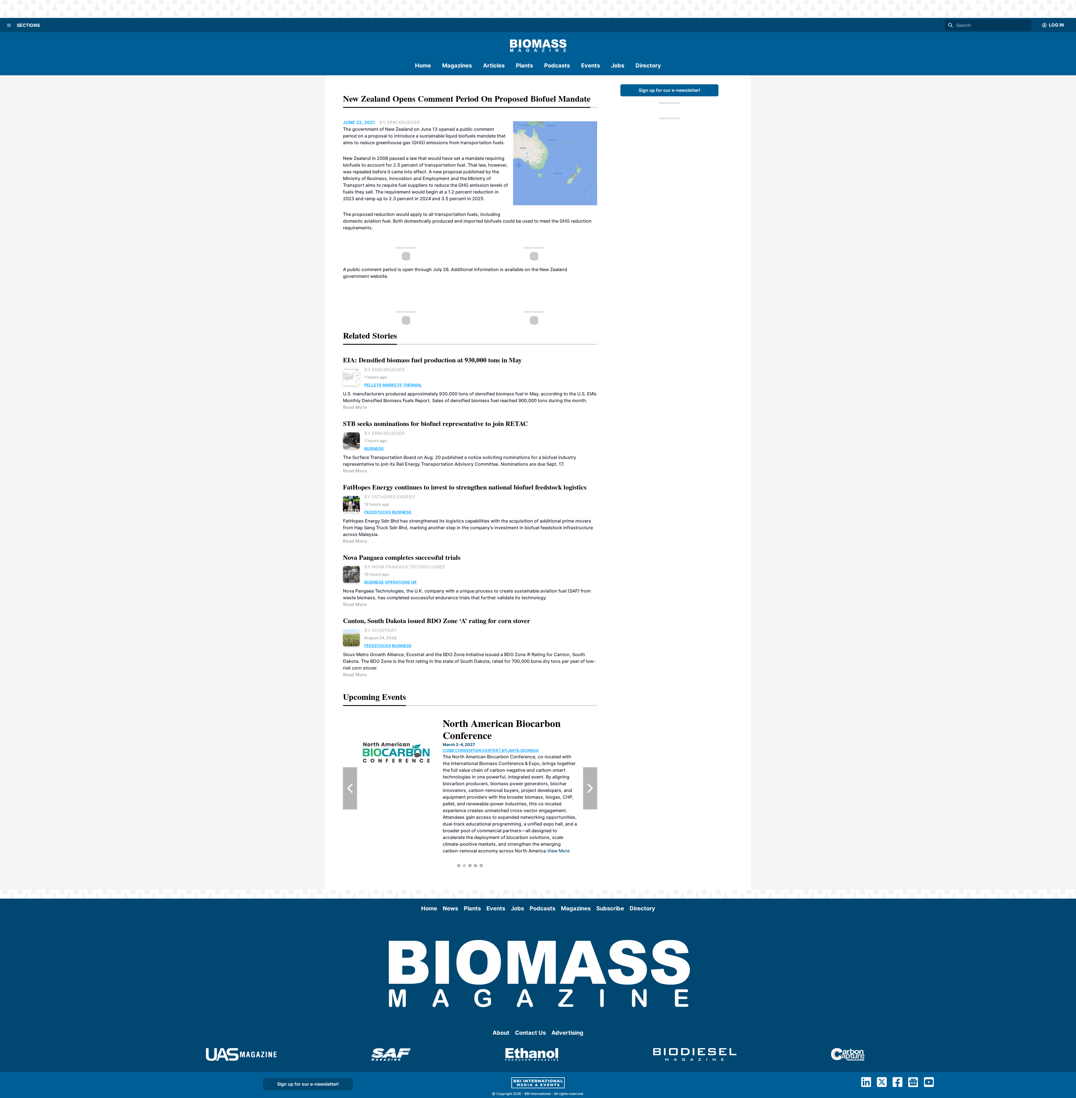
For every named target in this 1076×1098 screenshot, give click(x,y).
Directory (648, 65)
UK (414, 582)
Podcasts (557, 65)
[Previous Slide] (350, 788)
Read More (355, 407)
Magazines (457, 65)
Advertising (567, 1032)
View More (511, 824)
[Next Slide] (590, 788)
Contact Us (530, 1032)
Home (423, 65)
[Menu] (9, 25)
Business (374, 448)
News (450, 908)
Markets (392, 385)
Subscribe (610, 908)
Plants (524, 65)
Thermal (412, 385)
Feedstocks (377, 512)
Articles (494, 65)
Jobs (617, 65)
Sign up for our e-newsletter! (669, 90)
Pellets (372, 385)
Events (590, 65)
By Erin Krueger (384, 369)
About (501, 1032)
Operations (397, 582)
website (378, 276)
